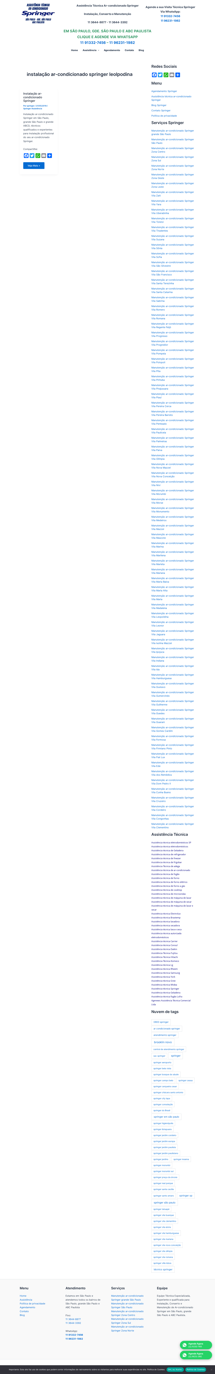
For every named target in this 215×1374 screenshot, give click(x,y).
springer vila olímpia (162, 1251)
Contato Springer (161, 110)
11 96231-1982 (170, 20)
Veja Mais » (35, 166)
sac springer (159, 1056)
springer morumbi (161, 1165)
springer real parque (163, 1183)
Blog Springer (158, 105)
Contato (24, 1311)
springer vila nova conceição (167, 1245)
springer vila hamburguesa (166, 1233)
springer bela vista (162, 1068)
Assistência (26, 1299)
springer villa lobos (162, 1263)
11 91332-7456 (170, 16)
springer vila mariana (163, 1239)
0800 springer (161, 1022)
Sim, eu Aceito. (175, 1369)
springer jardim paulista (164, 1147)
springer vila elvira (162, 1227)
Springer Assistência (32, 108)
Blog (22, 1315)
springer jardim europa (164, 1141)
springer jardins (160, 1159)
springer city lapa (161, 1098)
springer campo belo (163, 1080)
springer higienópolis (163, 1123)
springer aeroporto (162, 1062)
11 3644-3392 (73, 1322)
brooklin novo (163, 1042)
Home (23, 1295)
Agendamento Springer (164, 91)
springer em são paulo (166, 1116)
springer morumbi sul (163, 1171)
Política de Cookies (196, 1369)
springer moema (181, 1159)
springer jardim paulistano (165, 1153)
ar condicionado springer (167, 1028)
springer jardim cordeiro (164, 1135)
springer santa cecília (163, 1189)
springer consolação (163, 1104)
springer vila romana (163, 1257)
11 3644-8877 (73, 1319)
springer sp (185, 1195)
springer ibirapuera (162, 1129)
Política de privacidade (164, 115)
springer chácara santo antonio (168, 1092)
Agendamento (27, 1307)
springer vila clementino (164, 1221)
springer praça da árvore (165, 1177)
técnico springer (163, 1269)
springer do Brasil (161, 1110)
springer (175, 1055)
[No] (211, 1369)
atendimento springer (165, 1035)
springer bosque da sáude (166, 1074)
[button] (97, 50)
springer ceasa (185, 1080)
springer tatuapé (161, 1209)
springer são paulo (164, 1202)
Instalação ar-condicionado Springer (32, 97)
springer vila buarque (163, 1215)
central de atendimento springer (168, 1049)
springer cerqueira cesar (165, 1086)
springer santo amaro (163, 1195)
